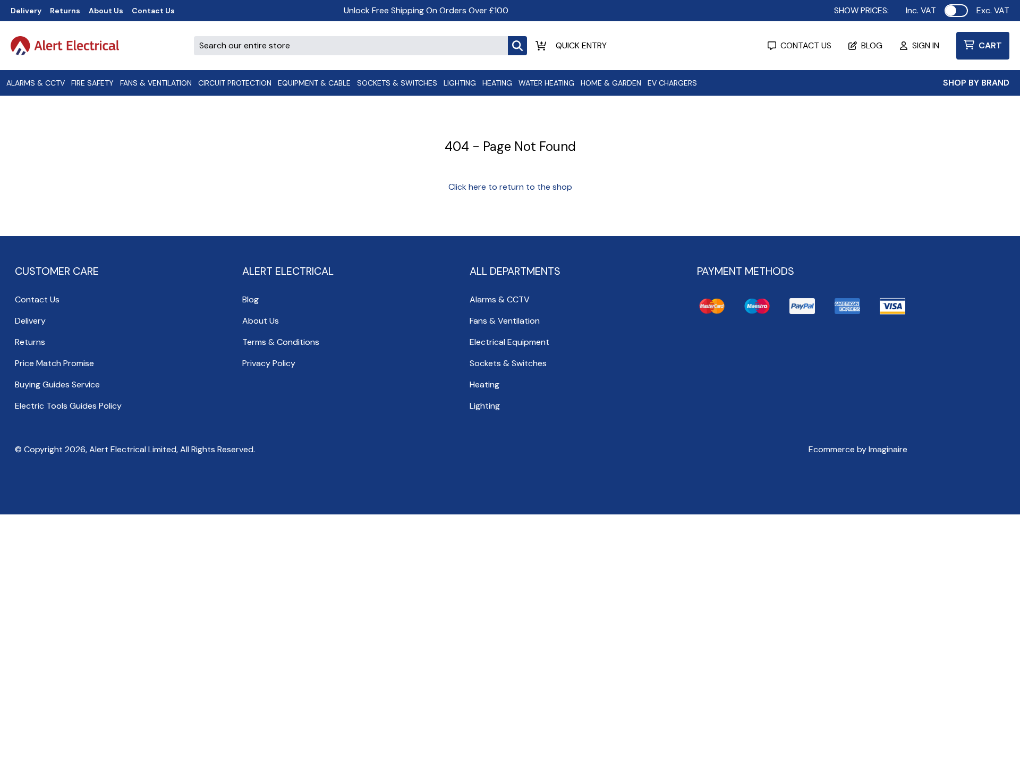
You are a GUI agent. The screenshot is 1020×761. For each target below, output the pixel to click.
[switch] (956, 10)
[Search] (517, 45)
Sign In (925, 45)
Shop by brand (976, 82)
